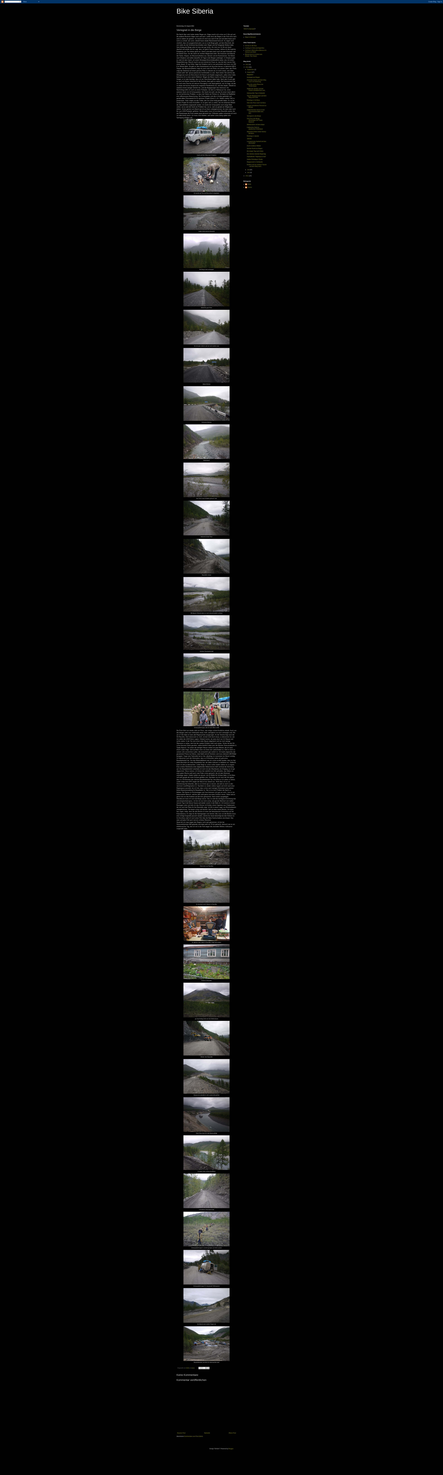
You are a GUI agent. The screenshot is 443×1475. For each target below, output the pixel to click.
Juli (248, 170)
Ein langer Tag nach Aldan (255, 151)
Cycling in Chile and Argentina (254, 48)
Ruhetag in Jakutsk (253, 136)
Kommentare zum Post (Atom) (193, 1436)
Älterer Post (232, 1433)
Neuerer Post (181, 1433)
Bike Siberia (195, 11)
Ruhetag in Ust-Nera (253, 100)
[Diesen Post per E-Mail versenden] (199, 1368)
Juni (248, 172)
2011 (247, 176)
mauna (249, 187)
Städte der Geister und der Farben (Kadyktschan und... (256, 89)
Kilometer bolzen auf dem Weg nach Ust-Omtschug (256, 80)
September (250, 69)
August (249, 72)
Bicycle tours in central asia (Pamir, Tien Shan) (253, 55)
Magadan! (250, 74)
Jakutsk (249, 138)
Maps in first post (250, 37)
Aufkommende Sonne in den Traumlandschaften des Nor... (256, 111)
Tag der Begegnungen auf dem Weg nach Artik (256, 96)
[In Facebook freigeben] (206, 1368)
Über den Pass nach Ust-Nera (256, 103)
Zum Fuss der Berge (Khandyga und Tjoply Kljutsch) (254, 120)
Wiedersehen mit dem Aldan (256, 124)
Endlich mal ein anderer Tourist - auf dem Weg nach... (256, 165)
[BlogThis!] (202, 1368)
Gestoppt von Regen (253, 77)
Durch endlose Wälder (254, 146)
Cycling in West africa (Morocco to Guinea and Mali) (255, 51)
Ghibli (249, 184)
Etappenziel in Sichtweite (255, 162)
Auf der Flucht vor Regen (254, 148)
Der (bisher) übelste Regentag (256, 154)
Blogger (230, 1449)
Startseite (207, 1433)
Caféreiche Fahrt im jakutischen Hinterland (255, 128)
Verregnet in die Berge (254, 116)
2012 (247, 67)
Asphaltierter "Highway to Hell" (256, 156)
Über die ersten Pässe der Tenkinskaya (255, 85)
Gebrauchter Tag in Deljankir (256, 93)
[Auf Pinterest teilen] (208, 1368)
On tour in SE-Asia (251, 45)
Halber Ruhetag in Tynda (255, 159)
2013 (247, 64)
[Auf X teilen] (204, 1368)
